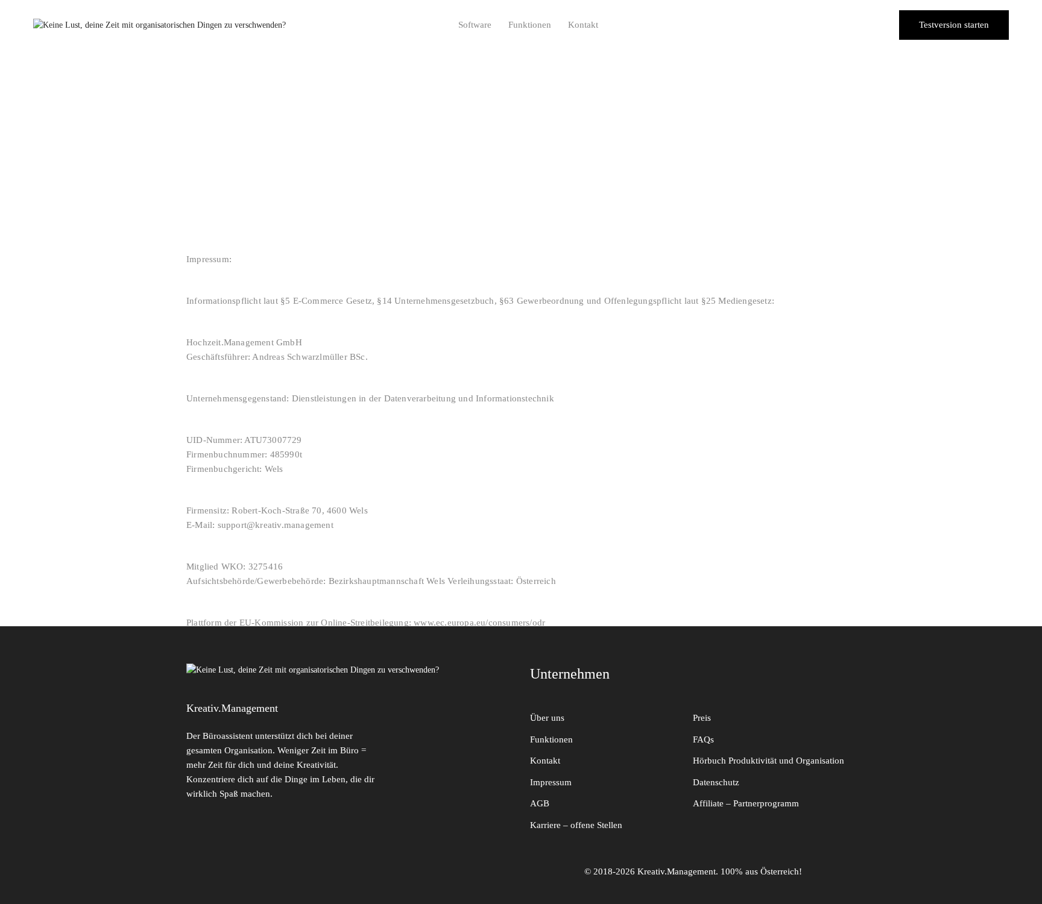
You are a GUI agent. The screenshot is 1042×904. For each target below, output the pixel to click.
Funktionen (529, 25)
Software (474, 25)
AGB (539, 803)
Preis (702, 718)
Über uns (547, 718)
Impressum (551, 782)
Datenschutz (716, 782)
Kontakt (583, 25)
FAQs (703, 739)
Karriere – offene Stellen (576, 825)
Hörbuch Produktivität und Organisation (768, 760)
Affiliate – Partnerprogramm (746, 803)
